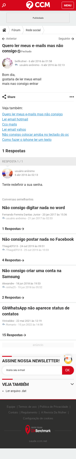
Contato (13, 412)
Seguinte (64, 38)
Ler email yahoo (14, 129)
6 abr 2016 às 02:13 (53, 65)
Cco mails (9, 124)
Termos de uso (27, 406)
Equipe (11, 406)
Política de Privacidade (54, 406)
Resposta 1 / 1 (12, 161)
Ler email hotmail (15, 119)
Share (11, 97)
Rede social (33, 30)
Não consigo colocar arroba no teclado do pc (35, 135)
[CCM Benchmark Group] (38, 430)
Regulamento (29, 412)
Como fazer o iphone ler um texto (27, 140)
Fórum (16, 30)
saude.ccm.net (38, 441)
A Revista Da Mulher (53, 412)
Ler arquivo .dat (16, 391)
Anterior (11, 38)
